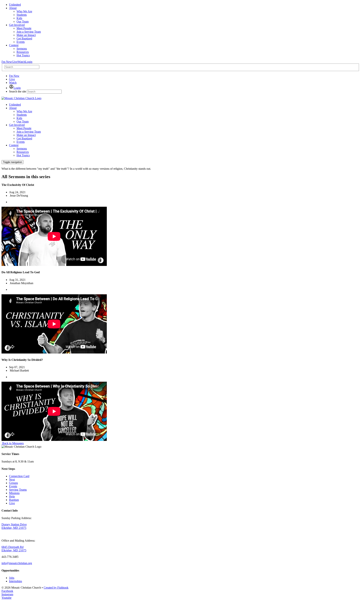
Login (28, 61)
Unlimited (15, 104)
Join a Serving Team (29, 131)
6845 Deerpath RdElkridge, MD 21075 (14, 548)
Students (22, 114)
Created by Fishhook (56, 587)
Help (12, 496)
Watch (21, 61)
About (13, 108)
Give (15, 61)
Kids (19, 118)
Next (12, 479)
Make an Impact (26, 135)
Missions (14, 493)
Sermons (22, 148)
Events (21, 141)
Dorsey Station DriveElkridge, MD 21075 (14, 526)
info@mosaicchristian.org (17, 563)
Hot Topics (23, 155)
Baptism (14, 499)
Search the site (17, 91)
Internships (15, 581)
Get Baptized (24, 138)
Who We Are (24, 111)
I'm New (7, 61)
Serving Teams (18, 489)
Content (13, 145)
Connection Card (19, 476)
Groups (13, 482)
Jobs (11, 577)
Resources (23, 152)
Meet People (24, 128)
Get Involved (17, 124)
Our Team (23, 121)
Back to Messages (13, 443)
